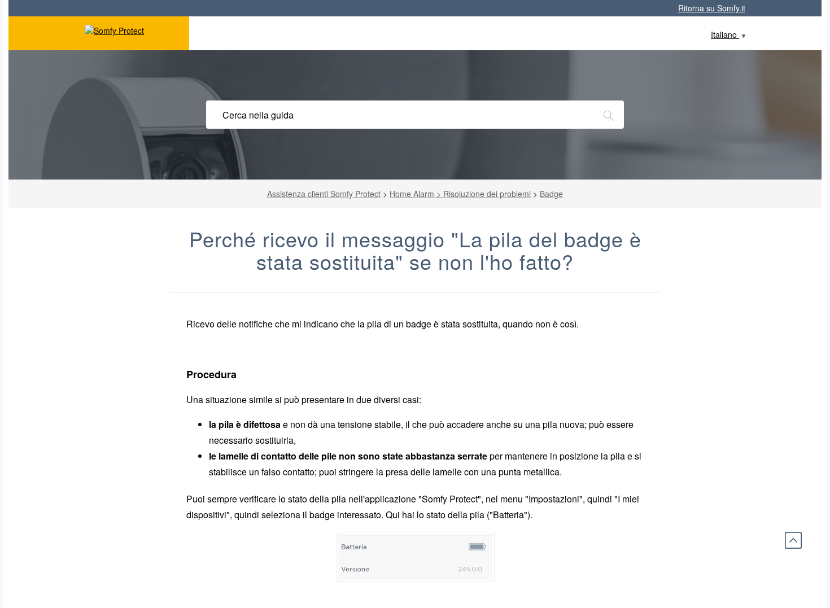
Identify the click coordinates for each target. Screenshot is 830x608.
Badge (551, 193)
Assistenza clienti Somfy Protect (324, 193)
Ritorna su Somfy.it (711, 8)
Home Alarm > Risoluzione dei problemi (460, 193)
